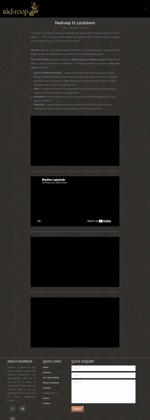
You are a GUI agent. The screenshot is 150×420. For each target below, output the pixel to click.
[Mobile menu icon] (145, 9)
